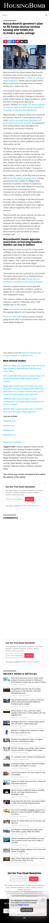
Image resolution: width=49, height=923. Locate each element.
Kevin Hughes (19, 37)
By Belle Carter (23, 834)
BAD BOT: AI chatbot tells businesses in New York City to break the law (27, 732)
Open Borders (17, 463)
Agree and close (27, 910)
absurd (20, 447)
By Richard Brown (25, 744)
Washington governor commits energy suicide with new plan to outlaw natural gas (27, 723)
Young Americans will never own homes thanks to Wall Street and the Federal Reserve (28, 802)
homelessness (26, 452)
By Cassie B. (23, 684)
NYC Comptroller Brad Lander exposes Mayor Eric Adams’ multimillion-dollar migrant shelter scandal (24, 378)
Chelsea (21, 449)
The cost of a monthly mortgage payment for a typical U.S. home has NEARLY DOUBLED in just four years (28, 812)
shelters (34, 463)
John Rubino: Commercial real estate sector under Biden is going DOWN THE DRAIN (27, 831)
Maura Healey (22, 460)
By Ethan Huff (23, 786)
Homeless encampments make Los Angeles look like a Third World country (27, 740)
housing (36, 452)
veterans (7, 466)
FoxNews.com (8, 425)
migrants (32, 460)
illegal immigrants (35, 455)
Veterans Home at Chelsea (23, 466)
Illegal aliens (21, 455)
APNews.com (8, 430)
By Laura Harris (24, 752)
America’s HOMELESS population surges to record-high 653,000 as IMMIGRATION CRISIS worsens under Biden (24, 368)
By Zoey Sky (22, 863)
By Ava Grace (23, 717)
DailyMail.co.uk (9, 421)
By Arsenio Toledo (25, 695)
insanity (23, 458)
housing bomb (9, 455)
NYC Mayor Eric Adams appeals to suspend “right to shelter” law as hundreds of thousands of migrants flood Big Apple (24, 107)
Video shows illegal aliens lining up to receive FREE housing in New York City (28, 859)
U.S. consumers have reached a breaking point (28, 757)
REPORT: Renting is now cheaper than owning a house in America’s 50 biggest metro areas (28, 749)
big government (30, 447)
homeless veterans (11, 452)
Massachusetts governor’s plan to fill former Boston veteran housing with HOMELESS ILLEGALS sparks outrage (27, 702)
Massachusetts (9, 460)
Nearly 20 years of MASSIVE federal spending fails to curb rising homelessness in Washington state (27, 792)
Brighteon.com (9, 435)
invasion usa (32, 458)
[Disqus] (24, 550)
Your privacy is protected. (13, 505)
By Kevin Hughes (24, 706)
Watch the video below (12, 317)
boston (14, 449)
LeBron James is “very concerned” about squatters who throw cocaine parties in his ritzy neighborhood (28, 713)
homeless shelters (33, 449)
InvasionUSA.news (16, 309)
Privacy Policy (23, 905)
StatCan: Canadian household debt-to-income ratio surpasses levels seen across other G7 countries (27, 841)
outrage (26, 463)
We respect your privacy (31, 891)
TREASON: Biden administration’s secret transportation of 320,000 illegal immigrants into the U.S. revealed (23, 401)
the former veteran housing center (22, 178)
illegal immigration (11, 458)
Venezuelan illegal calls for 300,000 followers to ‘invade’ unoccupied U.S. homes (28, 765)
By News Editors (24, 759)
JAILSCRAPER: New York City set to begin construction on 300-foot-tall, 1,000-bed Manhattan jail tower (26, 691)
